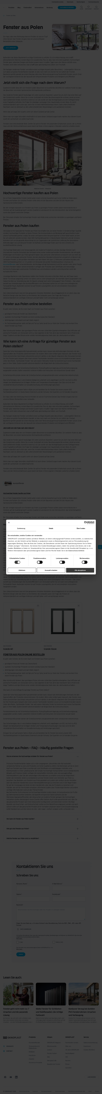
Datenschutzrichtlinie (76, 550)
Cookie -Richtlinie (14, 548)
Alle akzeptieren (80, 570)
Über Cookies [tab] (81, 528)
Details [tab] (51, 528)
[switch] (40, 562)
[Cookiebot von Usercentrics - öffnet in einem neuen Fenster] (85, 522)
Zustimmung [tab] (21, 528)
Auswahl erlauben (51, 570)
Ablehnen (22, 570)
